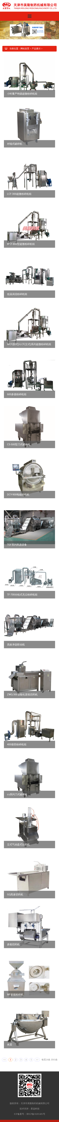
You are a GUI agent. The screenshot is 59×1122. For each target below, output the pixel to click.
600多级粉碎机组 (16, 390)
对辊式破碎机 (14, 140)
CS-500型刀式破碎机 (18, 440)
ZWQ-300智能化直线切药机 (22, 690)
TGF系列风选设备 (17, 541)
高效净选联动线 (16, 640)
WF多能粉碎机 (15, 990)
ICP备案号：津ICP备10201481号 (29, 1110)
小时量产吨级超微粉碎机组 (22, 90)
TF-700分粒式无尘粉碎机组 (22, 591)
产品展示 (36, 45)
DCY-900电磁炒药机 (18, 490)
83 (54, 1056)
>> (37, 1056)
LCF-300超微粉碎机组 (19, 190)
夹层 (9, 1041)
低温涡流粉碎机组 (17, 290)
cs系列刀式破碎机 (17, 790)
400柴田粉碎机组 (16, 740)
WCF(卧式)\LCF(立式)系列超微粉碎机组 (29, 340)
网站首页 (24, 45)
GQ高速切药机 (15, 891)
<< (4, 1056)
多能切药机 (13, 940)
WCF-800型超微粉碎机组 (21, 240)
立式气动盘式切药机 (18, 840)
